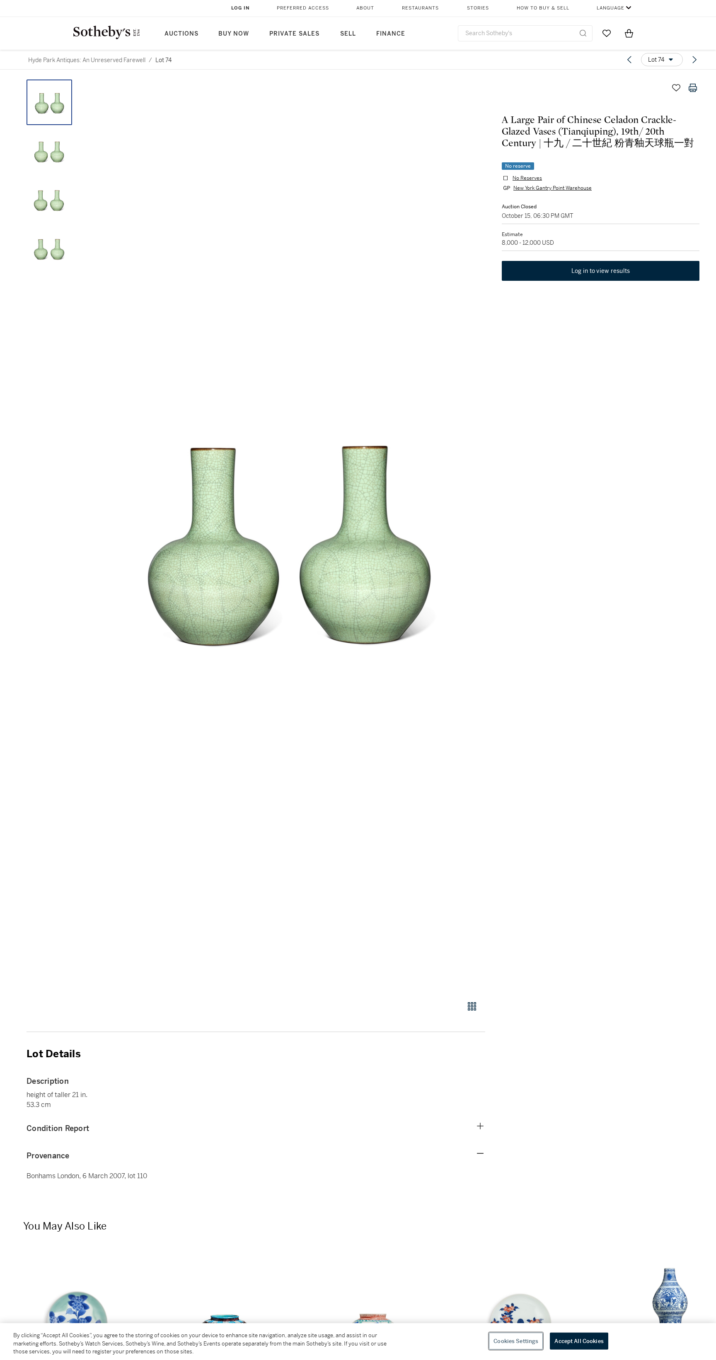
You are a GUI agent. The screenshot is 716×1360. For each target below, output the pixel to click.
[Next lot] (694, 59)
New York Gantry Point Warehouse (552, 188)
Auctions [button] (181, 33)
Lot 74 (163, 60)
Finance (390, 33)
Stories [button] (478, 8)
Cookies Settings (515, 1340)
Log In (240, 8)
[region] (358, 1341)
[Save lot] (676, 87)
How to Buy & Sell (543, 8)
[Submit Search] (583, 33)
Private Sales (294, 33)
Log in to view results (600, 271)
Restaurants (420, 8)
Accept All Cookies (578, 1340)
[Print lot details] (692, 87)
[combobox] (525, 33)
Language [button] (610, 8)
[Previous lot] (629, 59)
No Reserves (527, 178)
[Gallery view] (472, 1006)
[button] (287, 535)
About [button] (365, 8)
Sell (348, 33)
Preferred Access (303, 8)
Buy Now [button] (233, 33)
